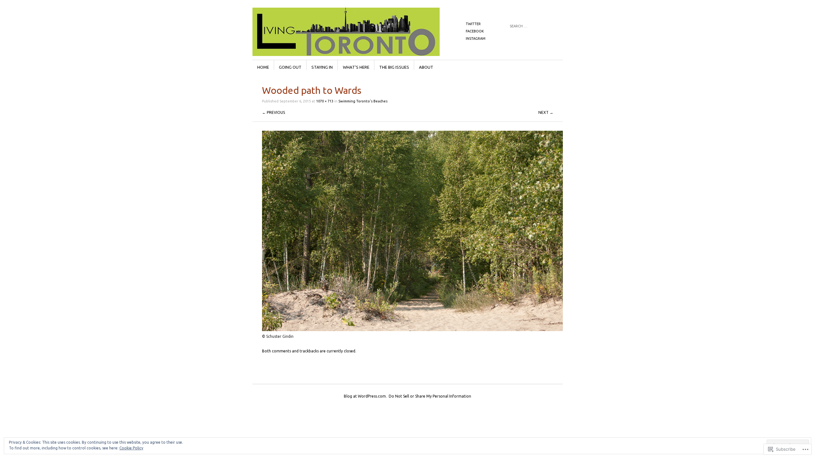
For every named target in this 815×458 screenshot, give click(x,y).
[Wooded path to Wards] (412, 330)
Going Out (290, 67)
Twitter (473, 24)
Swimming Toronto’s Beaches (362, 101)
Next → (545, 112)
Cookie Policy (131, 448)
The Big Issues (394, 67)
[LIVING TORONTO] (359, 31)
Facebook (475, 31)
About (426, 67)
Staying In (322, 67)
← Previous (273, 112)
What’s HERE (356, 67)
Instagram (475, 38)
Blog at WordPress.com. (365, 396)
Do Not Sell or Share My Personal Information (430, 396)
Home (263, 67)
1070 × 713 (324, 101)
